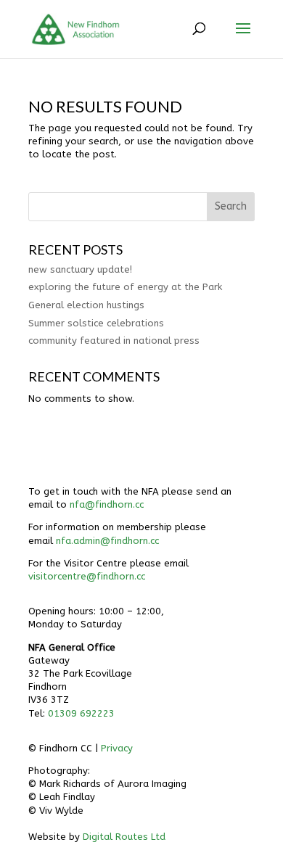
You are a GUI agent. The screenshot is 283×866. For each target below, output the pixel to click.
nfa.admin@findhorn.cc (107, 540)
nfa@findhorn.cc (107, 504)
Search (231, 206)
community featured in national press (114, 340)
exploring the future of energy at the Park (125, 286)
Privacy (117, 748)
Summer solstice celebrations (96, 323)
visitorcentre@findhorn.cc (86, 576)
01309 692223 (81, 713)
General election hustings (86, 305)
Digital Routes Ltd (124, 836)
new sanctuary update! (80, 269)
